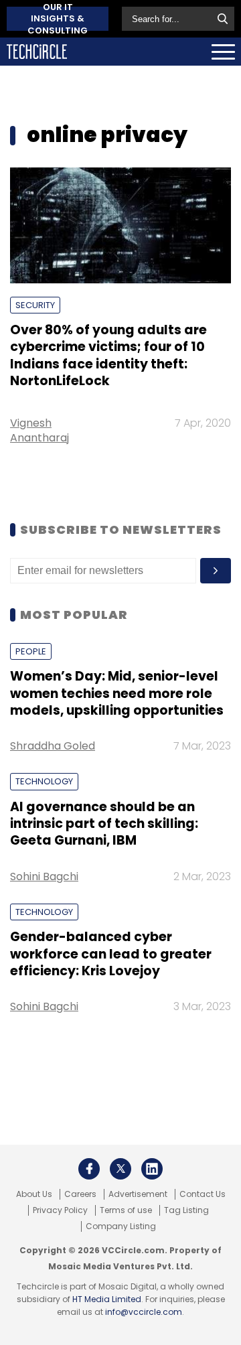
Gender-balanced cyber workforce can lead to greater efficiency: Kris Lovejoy (111, 954)
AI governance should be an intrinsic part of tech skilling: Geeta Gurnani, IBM (104, 824)
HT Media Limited (106, 1299)
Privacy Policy (60, 1210)
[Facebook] (89, 1169)
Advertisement (137, 1194)
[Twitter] (120, 1169)
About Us (34, 1194)
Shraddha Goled (52, 746)
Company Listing (121, 1226)
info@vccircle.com (143, 1312)
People (30, 651)
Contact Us (202, 1194)
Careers (80, 1194)
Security (35, 305)
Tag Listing (186, 1210)
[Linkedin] (152, 1169)
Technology (44, 781)
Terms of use (126, 1210)
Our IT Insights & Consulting (57, 19)
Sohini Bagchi (44, 876)
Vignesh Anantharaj (39, 430)
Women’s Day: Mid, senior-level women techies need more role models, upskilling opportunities (117, 693)
